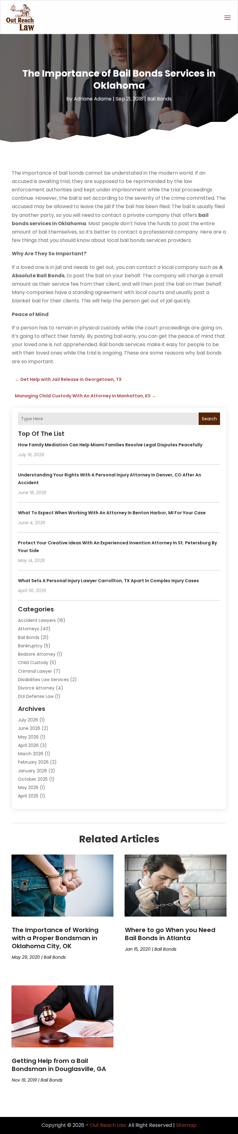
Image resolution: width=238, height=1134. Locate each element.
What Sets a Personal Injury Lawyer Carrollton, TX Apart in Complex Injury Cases (108, 581)
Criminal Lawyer (35, 671)
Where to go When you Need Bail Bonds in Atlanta (170, 934)
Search (209, 419)
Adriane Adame (93, 98)
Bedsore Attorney (36, 654)
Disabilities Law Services (43, 679)
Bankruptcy (30, 646)
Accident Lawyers (37, 620)
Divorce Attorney (36, 688)
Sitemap (186, 1125)
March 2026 (30, 754)
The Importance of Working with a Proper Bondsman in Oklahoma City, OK (55, 938)
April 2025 (28, 796)
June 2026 (29, 728)
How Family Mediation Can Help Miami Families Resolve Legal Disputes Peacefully (110, 445)
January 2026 (32, 771)
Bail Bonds (159, 98)
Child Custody (33, 662)
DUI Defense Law (36, 696)
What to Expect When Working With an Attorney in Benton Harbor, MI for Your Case (112, 513)
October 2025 (33, 779)
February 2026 (33, 762)
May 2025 (28, 787)
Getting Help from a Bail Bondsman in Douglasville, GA (59, 1064)
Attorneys (28, 629)
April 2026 (28, 745)
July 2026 (28, 720)
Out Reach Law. (108, 1125)
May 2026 (28, 737)
